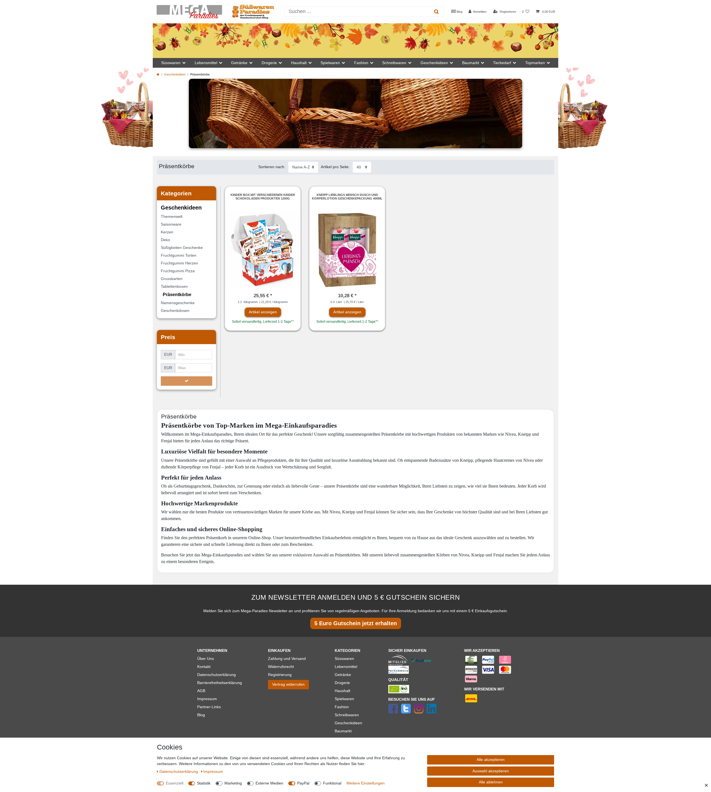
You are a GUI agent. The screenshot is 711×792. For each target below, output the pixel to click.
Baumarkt (343, 731)
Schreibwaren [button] (394, 62)
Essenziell (174, 783)
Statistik (204, 783)
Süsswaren (344, 658)
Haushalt (342, 690)
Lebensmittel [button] (206, 62)
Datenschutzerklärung (216, 674)
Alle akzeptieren (491, 759)
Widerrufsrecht (281, 666)
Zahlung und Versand (287, 658)
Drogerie (342, 682)
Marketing (233, 783)
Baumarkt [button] (470, 62)
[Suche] (436, 11)
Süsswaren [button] (171, 62)
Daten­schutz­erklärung (179, 771)
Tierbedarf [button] (502, 62)
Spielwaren (344, 699)
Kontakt (204, 666)
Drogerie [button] (269, 62)
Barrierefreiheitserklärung (219, 682)
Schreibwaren (347, 715)
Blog (459, 11)
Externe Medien (269, 783)
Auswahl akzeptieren (490, 771)
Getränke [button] (239, 62)
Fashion (342, 707)
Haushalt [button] (299, 62)
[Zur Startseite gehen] (158, 74)
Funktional (332, 783)
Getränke (343, 674)
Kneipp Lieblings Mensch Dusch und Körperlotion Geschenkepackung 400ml (347, 196)
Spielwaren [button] (330, 62)
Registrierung (280, 674)
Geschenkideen (175, 74)
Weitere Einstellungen (365, 783)
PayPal (303, 783)
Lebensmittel (346, 666)
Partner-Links (209, 707)
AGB (201, 690)
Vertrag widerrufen (288, 684)
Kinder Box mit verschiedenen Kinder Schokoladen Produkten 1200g (263, 196)
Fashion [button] (361, 62)
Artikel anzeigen (263, 312)
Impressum (207, 699)
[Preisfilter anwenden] (186, 381)
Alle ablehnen (491, 782)
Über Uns (205, 658)
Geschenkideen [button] (434, 62)
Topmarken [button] (535, 62)
